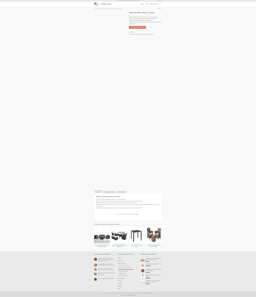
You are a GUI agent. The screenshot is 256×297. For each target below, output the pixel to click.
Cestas (119, 258)
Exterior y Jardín (101, 8)
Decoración (120, 260)
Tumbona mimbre (122, 273)
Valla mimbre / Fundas (123, 275)
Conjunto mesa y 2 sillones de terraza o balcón (154, 246)
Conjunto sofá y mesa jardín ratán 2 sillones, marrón (102, 246)
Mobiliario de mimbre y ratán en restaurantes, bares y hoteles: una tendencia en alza (106, 259)
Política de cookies (125, 293)
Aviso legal (105, 293)
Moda (118, 288)
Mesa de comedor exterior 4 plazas (137, 246)
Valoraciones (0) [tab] (121, 192)
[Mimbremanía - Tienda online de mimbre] (96, 4)
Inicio (95, 8)
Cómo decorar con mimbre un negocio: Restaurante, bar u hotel (106, 269)
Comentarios (100, 275)
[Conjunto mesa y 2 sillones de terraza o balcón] (154, 235)
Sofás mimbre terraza (123, 271)
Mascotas (119, 283)
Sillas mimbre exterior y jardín (125, 267)
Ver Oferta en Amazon (137, 27)
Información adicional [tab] (109, 192)
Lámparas (119, 280)
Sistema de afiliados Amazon (147, 293)
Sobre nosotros (153, 4)
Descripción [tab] (98, 192)
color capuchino (106, 208)
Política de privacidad (114, 293)
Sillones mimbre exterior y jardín (114, 8)
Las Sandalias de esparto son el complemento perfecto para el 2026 (106, 264)
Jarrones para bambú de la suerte (106, 278)
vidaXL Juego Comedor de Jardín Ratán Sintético (119, 246)
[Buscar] (161, 4)
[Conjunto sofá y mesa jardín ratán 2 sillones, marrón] (102, 235)
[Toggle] (138, 258)
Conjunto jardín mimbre (124, 265)
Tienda (142, 4)
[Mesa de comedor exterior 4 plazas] (137, 235)
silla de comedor (106, 199)
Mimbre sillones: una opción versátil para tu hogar (106, 273)
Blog (147, 4)
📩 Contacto (159, 0)
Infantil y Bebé (120, 278)
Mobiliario (119, 286)
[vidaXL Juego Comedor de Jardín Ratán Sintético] (119, 235)
